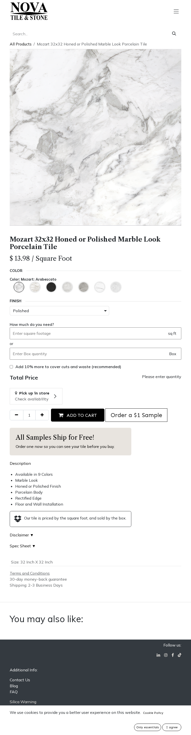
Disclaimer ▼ (22, 534)
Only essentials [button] (147, 727)
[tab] (20, 463)
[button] (77, 415)
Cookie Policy (153, 713)
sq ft (172, 333)
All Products (21, 44)
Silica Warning (23, 701)
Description (20, 463)
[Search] (174, 34)
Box (172, 353)
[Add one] (42, 415)
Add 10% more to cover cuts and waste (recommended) (68, 366)
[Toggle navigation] (176, 11)
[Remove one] (16, 415)
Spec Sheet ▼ (23, 545)
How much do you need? (32, 324)
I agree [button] (172, 727)
